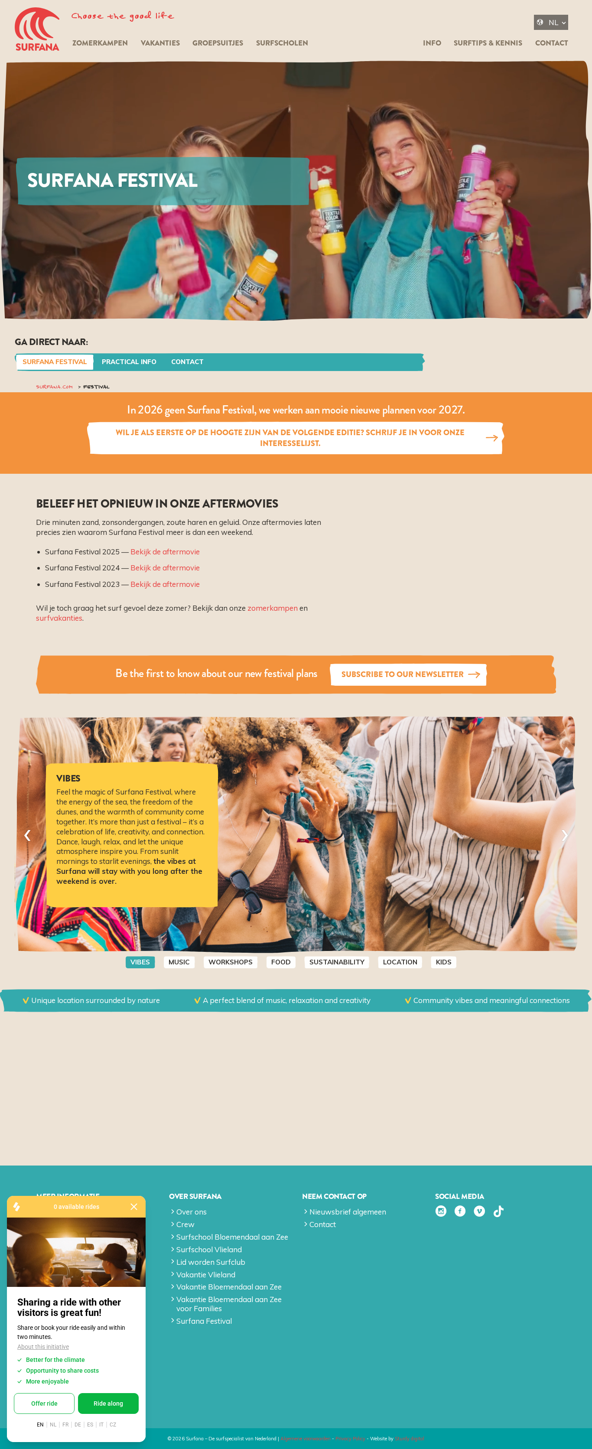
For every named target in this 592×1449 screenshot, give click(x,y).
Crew (185, 1224)
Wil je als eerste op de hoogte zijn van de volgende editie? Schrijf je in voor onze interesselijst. (290, 438)
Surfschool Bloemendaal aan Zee (232, 1236)
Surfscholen (282, 43)
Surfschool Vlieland (209, 1249)
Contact (551, 43)
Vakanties (160, 43)
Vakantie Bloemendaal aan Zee (229, 1286)
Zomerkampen (100, 43)
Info (432, 43)
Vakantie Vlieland (205, 1274)
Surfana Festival (55, 362)
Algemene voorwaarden (305, 1439)
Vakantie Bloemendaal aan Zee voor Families (229, 1303)
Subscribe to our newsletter (403, 674)
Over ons (191, 1211)
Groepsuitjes (217, 43)
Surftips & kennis (488, 43)
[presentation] (27, 835)
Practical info (129, 362)
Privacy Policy (350, 1439)
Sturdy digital (409, 1439)
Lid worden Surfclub (210, 1262)
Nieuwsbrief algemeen (347, 1211)
